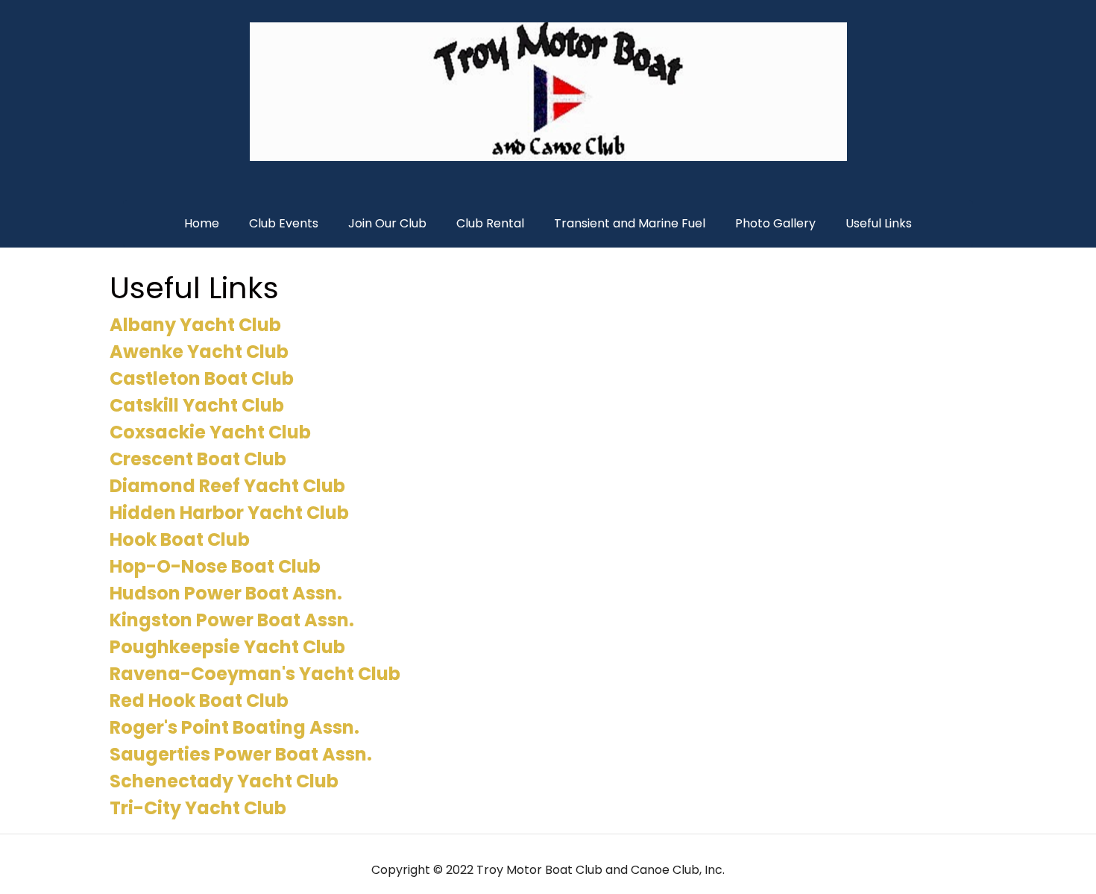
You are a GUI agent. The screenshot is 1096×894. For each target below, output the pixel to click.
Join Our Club (387, 223)
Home (201, 223)
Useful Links (878, 223)
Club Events (283, 223)
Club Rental (490, 223)
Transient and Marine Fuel (629, 223)
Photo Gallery (775, 223)
